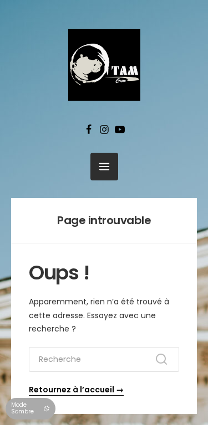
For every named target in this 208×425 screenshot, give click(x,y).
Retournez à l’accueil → (76, 389)
